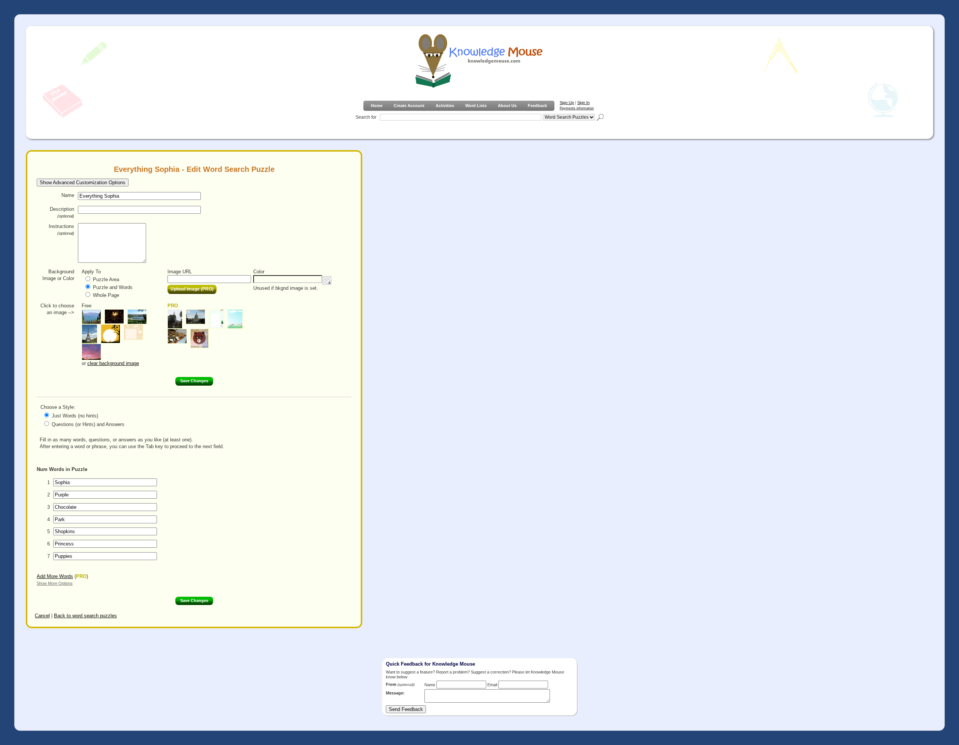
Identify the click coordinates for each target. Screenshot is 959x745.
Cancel (42, 615)
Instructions (61, 229)
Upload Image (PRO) (192, 289)
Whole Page (106, 295)
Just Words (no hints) (75, 416)
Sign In (583, 102)
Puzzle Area (106, 279)
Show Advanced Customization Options (82, 182)
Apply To (91, 271)
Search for (366, 117)
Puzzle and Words (113, 287)
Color (258, 271)
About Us (507, 105)
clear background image (113, 363)
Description (62, 212)
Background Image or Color (58, 275)
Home (376, 105)
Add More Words (55, 576)
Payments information (577, 108)
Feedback (537, 105)
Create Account (409, 105)
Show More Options (55, 583)
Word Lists (476, 105)
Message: (395, 693)
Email (492, 684)
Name (67, 195)
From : (400, 684)
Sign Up (567, 102)
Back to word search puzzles (85, 615)
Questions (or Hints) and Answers (88, 424)
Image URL (179, 271)
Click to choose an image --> (57, 309)
